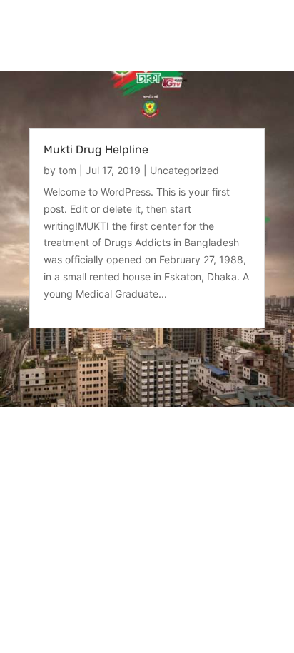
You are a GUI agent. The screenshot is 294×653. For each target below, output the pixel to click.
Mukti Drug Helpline (96, 149)
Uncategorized (184, 170)
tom (67, 170)
